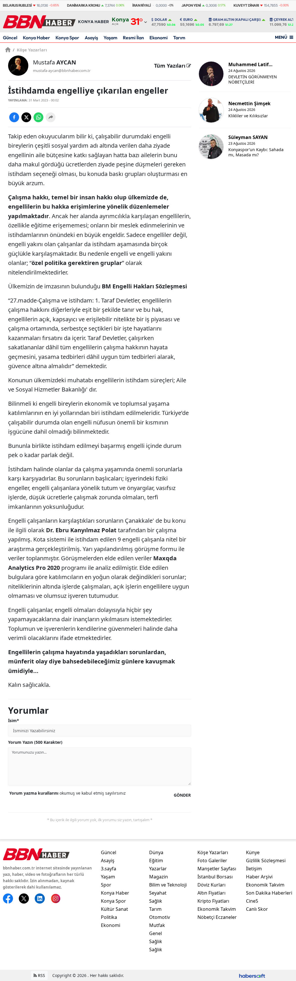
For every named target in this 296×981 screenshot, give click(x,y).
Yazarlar (158, 868)
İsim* (13, 720)
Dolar (161, 19)
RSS (41, 975)
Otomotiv (159, 917)
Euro (188, 19)
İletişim (254, 868)
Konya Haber (36, 37)
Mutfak (157, 925)
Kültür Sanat (114, 909)
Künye (253, 852)
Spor (106, 885)
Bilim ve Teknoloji (168, 885)
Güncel (10, 37)
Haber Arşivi (259, 877)
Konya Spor (67, 37)
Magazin (158, 877)
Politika (109, 917)
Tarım (179, 37)
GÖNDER (182, 795)
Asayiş (91, 37)
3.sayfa (108, 868)
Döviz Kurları (211, 885)
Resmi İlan (133, 37)
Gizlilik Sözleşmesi (266, 860)
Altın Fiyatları (211, 893)
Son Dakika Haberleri (269, 893)
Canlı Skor (257, 909)
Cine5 (252, 901)
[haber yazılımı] (252, 975)
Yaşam (110, 37)
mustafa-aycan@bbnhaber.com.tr (61, 70)
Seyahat (157, 893)
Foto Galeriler (212, 860)
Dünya (156, 852)
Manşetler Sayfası (216, 868)
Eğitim (156, 860)
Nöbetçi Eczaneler (217, 917)
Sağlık (155, 901)
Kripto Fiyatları (213, 901)
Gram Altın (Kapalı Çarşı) (237, 19)
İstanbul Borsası (215, 877)
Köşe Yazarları (30, 50)
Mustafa (54, 62)
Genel (155, 933)
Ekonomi (158, 37)
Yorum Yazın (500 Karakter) (35, 742)
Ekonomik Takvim (216, 909)
